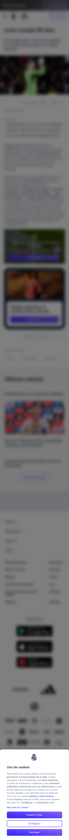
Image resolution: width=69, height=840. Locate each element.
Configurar (34, 823)
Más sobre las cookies (17, 807)
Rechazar (34, 832)
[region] (34, 794)
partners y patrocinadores (42, 796)
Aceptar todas (34, 814)
